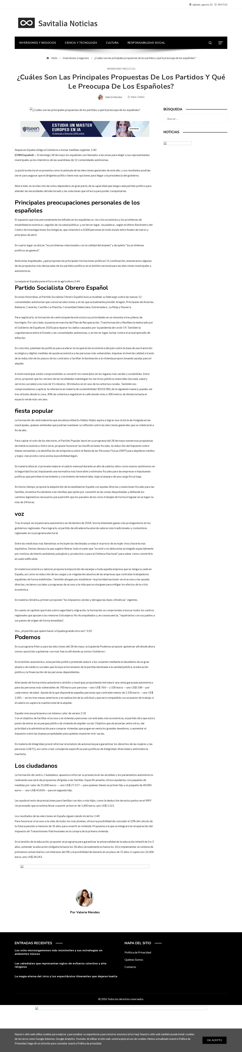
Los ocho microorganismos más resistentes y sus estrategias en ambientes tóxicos (58, 952)
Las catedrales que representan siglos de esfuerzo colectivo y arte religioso (60, 965)
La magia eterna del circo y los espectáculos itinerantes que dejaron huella (66, 976)
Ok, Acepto (214, 1040)
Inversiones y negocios (121, 69)
